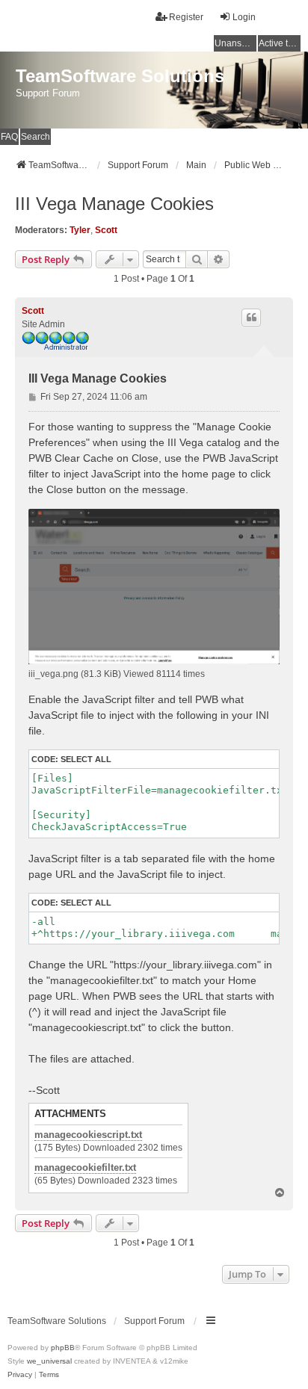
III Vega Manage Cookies (114, 204)
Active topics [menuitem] (280, 43)
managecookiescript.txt (88, 1135)
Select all (86, 759)
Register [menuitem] (186, 17)
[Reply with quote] (251, 318)
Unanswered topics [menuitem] (235, 43)
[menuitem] (19, 1375)
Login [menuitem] (244, 17)
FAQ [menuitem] (9, 137)
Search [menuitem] (35, 137)
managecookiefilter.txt (85, 1168)
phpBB (63, 1347)
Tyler (80, 230)
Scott (106, 230)
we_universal (49, 1361)
